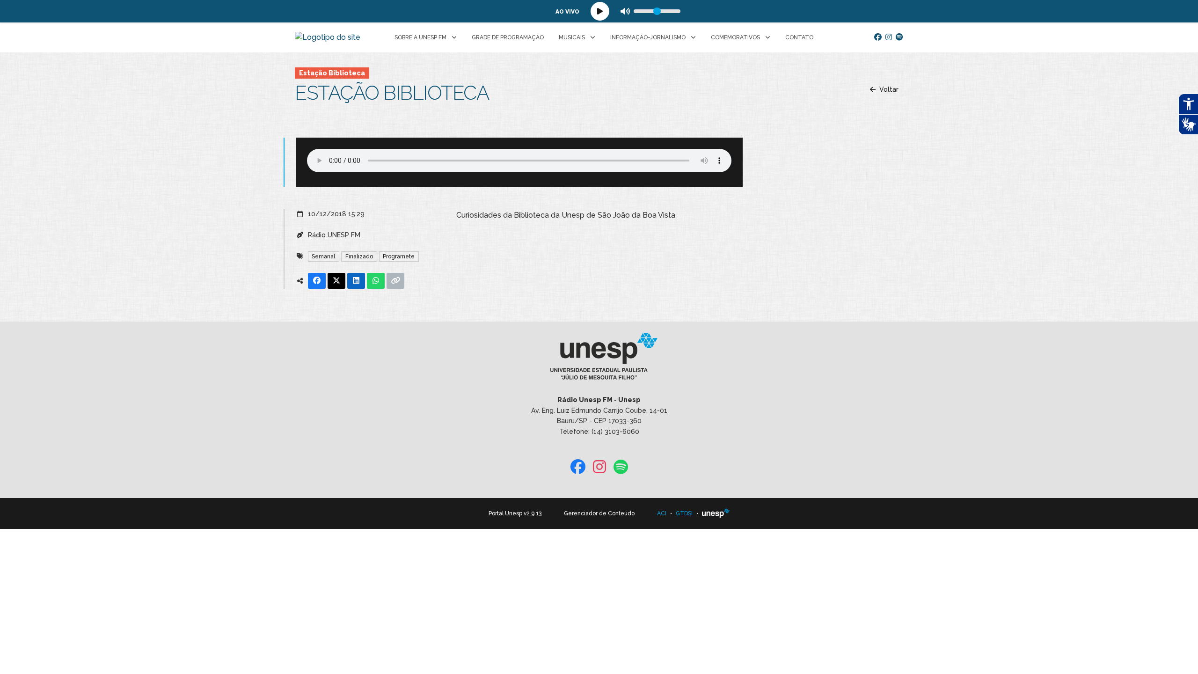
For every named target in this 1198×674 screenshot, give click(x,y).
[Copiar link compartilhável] (395, 281)
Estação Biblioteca (332, 73)
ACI (661, 513)
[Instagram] (888, 37)
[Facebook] (878, 37)
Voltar (887, 89)
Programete (399, 256)
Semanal (323, 256)
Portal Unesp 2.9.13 (515, 513)
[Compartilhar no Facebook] (317, 281)
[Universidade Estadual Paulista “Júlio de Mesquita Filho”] (716, 513)
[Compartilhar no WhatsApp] (376, 281)
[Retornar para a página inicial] (599, 359)
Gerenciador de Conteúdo (599, 513)
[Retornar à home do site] (327, 37)
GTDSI (684, 513)
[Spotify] (899, 37)
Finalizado (359, 256)
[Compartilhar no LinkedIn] (356, 281)
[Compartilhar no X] (336, 281)
